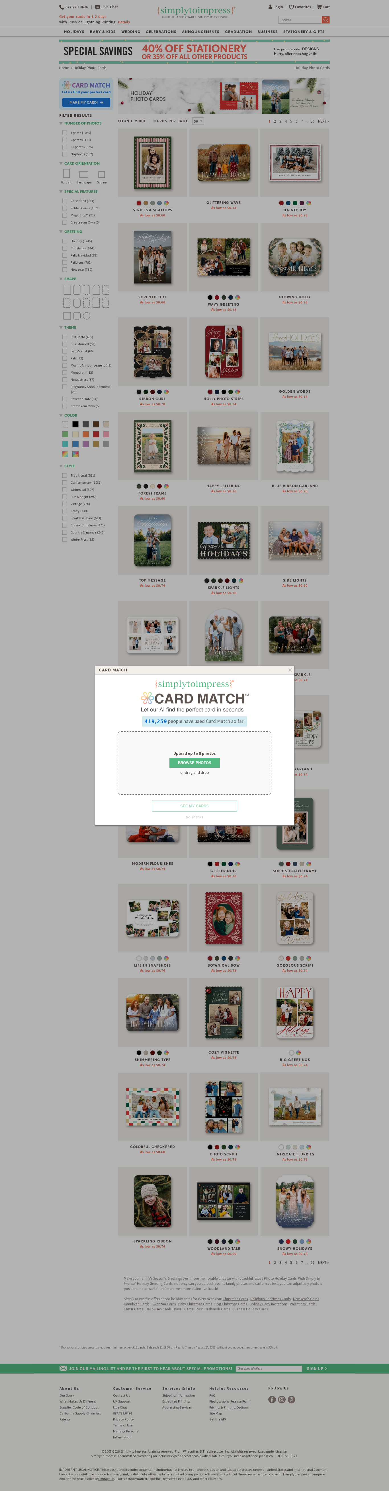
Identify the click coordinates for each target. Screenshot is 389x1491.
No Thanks (194, 817)
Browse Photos (194, 763)
